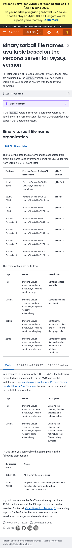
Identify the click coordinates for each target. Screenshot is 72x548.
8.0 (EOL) (32, 32)
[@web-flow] (23, 528)
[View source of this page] (67, 45)
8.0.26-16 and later (16, 146)
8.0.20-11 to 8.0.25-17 (30, 365)
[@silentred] (36, 528)
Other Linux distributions (39, 508)
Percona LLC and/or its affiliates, (18, 540)
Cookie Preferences (53, 540)
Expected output (17, 103)
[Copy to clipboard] (69, 94)
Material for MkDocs (22, 544)
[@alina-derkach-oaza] (17, 528)
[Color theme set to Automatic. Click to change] (49, 32)
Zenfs (8, 365)
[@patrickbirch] (29, 528)
